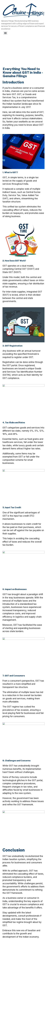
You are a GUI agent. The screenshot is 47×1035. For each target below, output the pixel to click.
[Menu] (5, 33)
